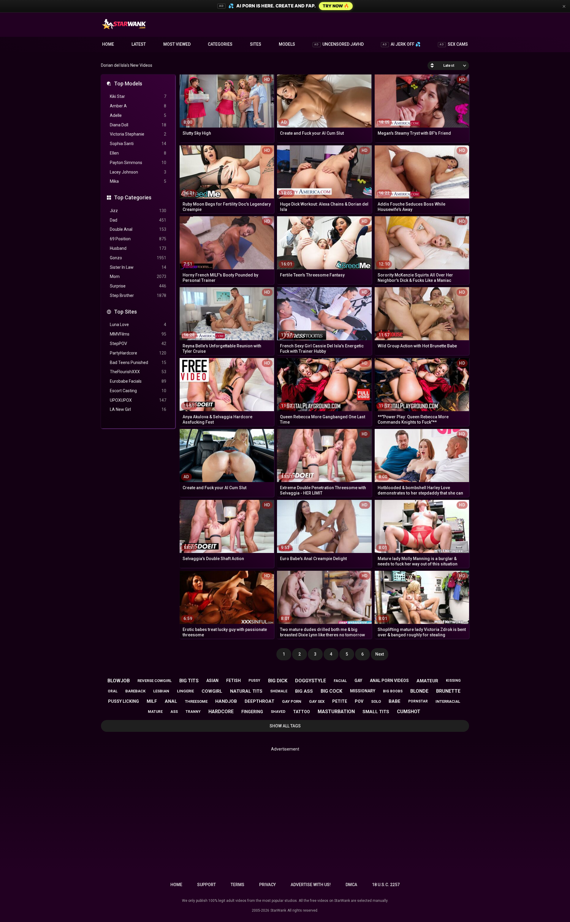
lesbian (161, 691)
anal (171, 701)
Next (379, 654)
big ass (304, 691)
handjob (226, 701)
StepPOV (138, 343)
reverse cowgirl (154, 680)
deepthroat (259, 701)
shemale (278, 691)
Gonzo (138, 257)
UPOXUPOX (138, 400)
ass (174, 712)
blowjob (118, 680)
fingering (252, 711)
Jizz (138, 210)
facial (340, 680)
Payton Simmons (138, 162)
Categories (220, 44)
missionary (362, 691)
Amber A (138, 106)
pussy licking (123, 701)
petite (339, 701)
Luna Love (138, 324)
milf (152, 701)
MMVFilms (138, 334)
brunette (448, 691)
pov (359, 701)
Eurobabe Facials (138, 381)
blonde (419, 691)
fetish (233, 680)
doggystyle (310, 680)
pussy (254, 680)
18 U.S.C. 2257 (386, 884)
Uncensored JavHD (339, 44)
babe (394, 701)
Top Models (128, 83)
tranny (193, 712)
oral (113, 691)
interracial (448, 701)
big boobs (393, 691)
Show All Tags (285, 726)
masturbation (336, 711)
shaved (278, 712)
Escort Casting (138, 390)
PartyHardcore (138, 353)
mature (155, 712)
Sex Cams (454, 44)
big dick (277, 680)
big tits (189, 680)
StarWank (278, 910)
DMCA (351, 884)
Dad (138, 220)
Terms (237, 884)
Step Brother (138, 295)
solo (376, 701)
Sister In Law (138, 267)
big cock (331, 691)
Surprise (138, 286)
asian (212, 680)
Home (108, 44)
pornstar (418, 701)
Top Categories (132, 197)
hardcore (221, 711)
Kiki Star (138, 96)
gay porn (291, 701)
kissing (453, 680)
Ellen (138, 153)
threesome (196, 701)
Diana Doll (138, 125)
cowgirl (212, 691)
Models (287, 44)
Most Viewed (177, 44)
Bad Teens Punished (138, 362)
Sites (255, 44)
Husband (138, 248)
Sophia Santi (138, 143)
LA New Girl (138, 409)
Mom (138, 276)
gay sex (316, 701)
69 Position (138, 238)
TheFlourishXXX (138, 371)
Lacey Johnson (138, 172)
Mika (138, 181)
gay (358, 680)
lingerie (185, 691)
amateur (427, 680)
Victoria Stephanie (138, 134)
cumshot (408, 711)
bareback (135, 691)
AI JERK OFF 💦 (401, 44)
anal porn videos (389, 680)
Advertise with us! (311, 884)
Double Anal (138, 229)
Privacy (267, 884)
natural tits (246, 691)
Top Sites (125, 312)
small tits (375, 711)
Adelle (138, 115)
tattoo (301, 711)
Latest (139, 44)
